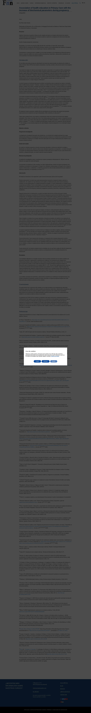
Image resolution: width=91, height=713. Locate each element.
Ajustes (53, 361)
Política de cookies (55, 356)
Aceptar (37, 361)
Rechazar (46, 361)
